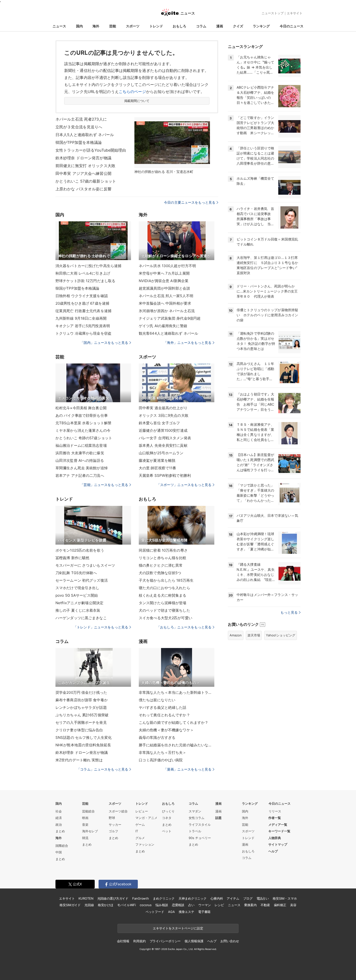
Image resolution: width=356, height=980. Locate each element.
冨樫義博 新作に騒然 (72, 558)
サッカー (115, 824)
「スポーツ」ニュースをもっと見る (184, 485)
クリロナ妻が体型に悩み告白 (79, 730)
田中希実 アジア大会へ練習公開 (83, 173)
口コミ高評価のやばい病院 (161, 760)
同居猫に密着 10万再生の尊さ (163, 550)
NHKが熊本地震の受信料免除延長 (83, 745)
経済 (58, 818)
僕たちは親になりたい (157, 700)
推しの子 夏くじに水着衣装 (78, 610)
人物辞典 (274, 838)
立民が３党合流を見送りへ (78, 126)
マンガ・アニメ (146, 818)
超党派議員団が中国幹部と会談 (164, 288)
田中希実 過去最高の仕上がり (163, 408)
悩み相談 (161, 905)
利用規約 (139, 941)
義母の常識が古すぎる (157, 737)
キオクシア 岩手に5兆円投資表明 (82, 326)
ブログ (248, 898)
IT (136, 831)
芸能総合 (88, 811)
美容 (293, 905)
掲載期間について (137, 101)
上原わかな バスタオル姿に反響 (83, 188)
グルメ (140, 838)
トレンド (156, 26)
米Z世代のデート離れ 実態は (79, 760)
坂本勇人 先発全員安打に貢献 (163, 445)
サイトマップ (277, 844)
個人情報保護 (194, 941)
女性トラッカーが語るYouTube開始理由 (90, 150)
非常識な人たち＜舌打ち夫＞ (162, 752)
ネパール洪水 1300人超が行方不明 (167, 265)
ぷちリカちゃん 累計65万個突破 (81, 715)
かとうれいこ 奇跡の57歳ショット (83, 438)
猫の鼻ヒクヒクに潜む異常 (161, 565)
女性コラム (196, 818)
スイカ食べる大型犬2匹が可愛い (165, 618)
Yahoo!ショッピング (280, 635)
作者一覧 (274, 818)
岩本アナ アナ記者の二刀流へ (79, 475)
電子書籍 (204, 912)
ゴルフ (113, 831)
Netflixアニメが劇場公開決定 (79, 603)
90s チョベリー (200, 838)
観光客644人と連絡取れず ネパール (168, 333)
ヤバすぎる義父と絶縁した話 (162, 707)
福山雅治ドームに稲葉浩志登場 (81, 445)
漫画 (219, 26)
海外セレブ (90, 831)
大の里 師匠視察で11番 (157, 468)
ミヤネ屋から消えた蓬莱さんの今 (82, 430)
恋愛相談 (178, 905)
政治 (58, 824)
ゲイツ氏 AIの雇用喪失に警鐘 (163, 326)
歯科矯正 (280, 905)
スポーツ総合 (118, 811)
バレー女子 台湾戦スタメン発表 (165, 438)
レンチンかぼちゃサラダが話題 (81, 707)
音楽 (85, 824)
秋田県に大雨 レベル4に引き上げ (82, 273)
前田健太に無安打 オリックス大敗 (85, 165)
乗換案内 (250, 905)
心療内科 (216, 898)
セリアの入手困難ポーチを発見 (81, 722)
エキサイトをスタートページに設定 (178, 928)
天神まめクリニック (192, 898)
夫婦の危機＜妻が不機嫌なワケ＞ (166, 730)
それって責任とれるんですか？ (164, 715)
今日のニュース (291, 26)
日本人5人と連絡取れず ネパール (84, 134)
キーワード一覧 (279, 831)
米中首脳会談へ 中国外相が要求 (165, 303)
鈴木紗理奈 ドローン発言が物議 (83, 157)
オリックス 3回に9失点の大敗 (163, 415)
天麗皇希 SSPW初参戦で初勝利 (165, 475)
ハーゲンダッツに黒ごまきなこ (81, 618)
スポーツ (132, 26)
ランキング (261, 26)
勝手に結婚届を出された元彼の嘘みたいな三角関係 (176, 745)
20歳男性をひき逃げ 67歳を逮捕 (82, 303)
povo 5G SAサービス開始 (76, 595)
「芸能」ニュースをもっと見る (104, 485)
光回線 (89, 905)
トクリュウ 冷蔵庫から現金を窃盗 (83, 333)
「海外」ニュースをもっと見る (187, 342)
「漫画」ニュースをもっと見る (187, 769)
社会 (58, 811)
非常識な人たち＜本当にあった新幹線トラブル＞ (176, 692)
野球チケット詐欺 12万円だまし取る (85, 280)
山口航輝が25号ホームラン (161, 453)
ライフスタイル (200, 824)
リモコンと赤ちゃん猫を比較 (162, 558)
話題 (218, 818)
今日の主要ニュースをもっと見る (189, 202)
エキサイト (294, 13)
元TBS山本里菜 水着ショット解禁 (83, 423)
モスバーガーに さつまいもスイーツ (85, 565)
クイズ (238, 26)
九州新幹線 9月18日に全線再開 (81, 318)
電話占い (262, 898)
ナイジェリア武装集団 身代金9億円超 (170, 318)
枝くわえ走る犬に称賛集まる (162, 595)
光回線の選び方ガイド (113, 898)
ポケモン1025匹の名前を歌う (79, 550)
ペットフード (155, 912)
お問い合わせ (229, 941)
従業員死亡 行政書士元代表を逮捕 (83, 311)
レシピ (219, 905)
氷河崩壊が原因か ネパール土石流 (167, 311)
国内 (79, 26)
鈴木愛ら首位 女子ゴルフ (159, 423)
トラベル (195, 831)
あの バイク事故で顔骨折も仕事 (81, 415)
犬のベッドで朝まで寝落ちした (164, 610)
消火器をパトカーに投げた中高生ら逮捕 (88, 265)
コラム (201, 26)
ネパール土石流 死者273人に (81, 119)
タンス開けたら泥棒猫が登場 (162, 603)
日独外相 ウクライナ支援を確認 (81, 295)
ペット (166, 831)
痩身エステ (186, 912)
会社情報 (123, 941)
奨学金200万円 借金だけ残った (81, 692)
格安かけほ (105, 905)
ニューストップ (273, 13)
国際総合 (61, 846)
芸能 (112, 26)
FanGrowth (140, 898)
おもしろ (179, 26)
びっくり (168, 811)
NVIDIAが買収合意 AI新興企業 (163, 280)
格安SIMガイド (70, 905)
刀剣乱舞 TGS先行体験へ (76, 573)
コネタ (166, 818)
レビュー (141, 811)
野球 (112, 818)
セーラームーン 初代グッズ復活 (81, 580)
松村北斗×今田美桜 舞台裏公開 (81, 408)
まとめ (60, 831)
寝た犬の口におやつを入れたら (164, 588)
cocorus (146, 905)
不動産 (265, 905)
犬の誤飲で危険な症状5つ (160, 573)
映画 (85, 818)
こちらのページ (132, 91)
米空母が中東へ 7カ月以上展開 (164, 273)
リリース (275, 811)
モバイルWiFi (126, 905)
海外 (96, 26)
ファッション (144, 844)
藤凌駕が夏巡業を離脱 (157, 460)
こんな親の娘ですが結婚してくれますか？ (173, 722)
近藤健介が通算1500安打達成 (163, 430)
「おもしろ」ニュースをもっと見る (184, 627)
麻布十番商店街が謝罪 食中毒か (81, 700)
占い (191, 905)
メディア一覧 (277, 824)
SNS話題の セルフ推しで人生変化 (83, 737)
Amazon (236, 635)
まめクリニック (164, 898)
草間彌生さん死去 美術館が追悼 (81, 468)
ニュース (59, 26)
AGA (171, 912)
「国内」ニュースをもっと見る (104, 342)
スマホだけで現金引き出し (77, 588)
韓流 (85, 838)
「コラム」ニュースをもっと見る (102, 769)
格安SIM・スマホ (285, 898)
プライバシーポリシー (165, 941)
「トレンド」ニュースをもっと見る (100, 627)
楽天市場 (254, 635)
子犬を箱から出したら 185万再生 (166, 580)
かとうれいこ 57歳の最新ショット (85, 181)
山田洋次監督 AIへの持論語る (79, 460)
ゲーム (140, 824)
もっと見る (289, 612)
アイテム (233, 898)
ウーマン (204, 905)
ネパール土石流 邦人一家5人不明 (166, 295)
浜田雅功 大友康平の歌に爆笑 (79, 453)
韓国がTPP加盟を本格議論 (78, 142)
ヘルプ (273, 851)
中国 (58, 852)
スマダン (195, 811)
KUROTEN (85, 898)
